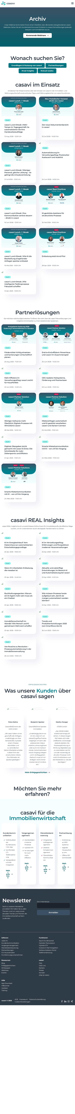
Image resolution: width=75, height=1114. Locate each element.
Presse (41, 970)
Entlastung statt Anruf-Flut (53, 256)
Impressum (23, 999)
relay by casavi (44, 975)
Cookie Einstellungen (22, 1002)
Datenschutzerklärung (37, 999)
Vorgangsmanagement (9, 945)
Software (4, 938)
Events (3, 973)
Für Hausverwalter (8, 952)
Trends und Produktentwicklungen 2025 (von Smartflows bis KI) (54, 623)
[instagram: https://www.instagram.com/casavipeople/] (68, 1001)
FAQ (40, 963)
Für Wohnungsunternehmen (12, 955)
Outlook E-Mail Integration (48, 948)
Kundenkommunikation (10, 943)
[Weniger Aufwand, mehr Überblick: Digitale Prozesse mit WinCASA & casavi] (18, 402)
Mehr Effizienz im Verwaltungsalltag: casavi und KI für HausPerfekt (18, 380)
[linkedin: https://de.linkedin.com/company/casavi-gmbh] (65, 1001)
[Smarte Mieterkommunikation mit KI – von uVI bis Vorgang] (18, 473)
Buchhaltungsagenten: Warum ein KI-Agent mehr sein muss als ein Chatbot (18, 595)
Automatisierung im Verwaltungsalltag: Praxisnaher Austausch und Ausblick (55, 154)
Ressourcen (5, 960)
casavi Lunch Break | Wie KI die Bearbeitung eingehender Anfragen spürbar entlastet (18, 258)
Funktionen (43, 938)
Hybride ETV (43, 945)
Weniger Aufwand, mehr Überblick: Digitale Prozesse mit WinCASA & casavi (18, 423)
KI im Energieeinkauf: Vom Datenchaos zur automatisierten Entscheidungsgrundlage (18, 544)
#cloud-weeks (47, 71)
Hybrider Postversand (47, 943)
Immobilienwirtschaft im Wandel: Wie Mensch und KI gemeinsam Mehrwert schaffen (18, 623)
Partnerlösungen (56, 65)
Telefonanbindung (45, 952)
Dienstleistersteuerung (9, 948)
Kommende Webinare (36, 35)
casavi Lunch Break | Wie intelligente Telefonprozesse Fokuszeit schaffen (16, 284)
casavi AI (4, 941)
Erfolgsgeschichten (8, 965)
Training (4, 990)
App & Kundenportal (46, 941)
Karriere (42, 968)
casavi (41, 960)
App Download (6, 983)
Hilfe (3, 980)
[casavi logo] (8, 3)
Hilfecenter (5, 986)
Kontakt (42, 973)
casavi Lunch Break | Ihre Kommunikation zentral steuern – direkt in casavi (18, 215)
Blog (3, 963)
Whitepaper (5, 968)
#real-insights (28, 71)
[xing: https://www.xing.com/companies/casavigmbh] (72, 1001)
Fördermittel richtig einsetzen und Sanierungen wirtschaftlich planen (18, 354)
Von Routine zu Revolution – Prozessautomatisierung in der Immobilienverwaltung (17, 648)
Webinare (5, 970)
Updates (4, 988)
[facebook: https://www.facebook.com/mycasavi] (62, 1001)
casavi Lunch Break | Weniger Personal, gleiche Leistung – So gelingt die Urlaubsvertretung (17, 172)
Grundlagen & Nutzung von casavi (26, 65)
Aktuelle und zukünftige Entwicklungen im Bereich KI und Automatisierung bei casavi (56, 570)
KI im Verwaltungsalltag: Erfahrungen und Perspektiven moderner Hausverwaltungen (55, 544)
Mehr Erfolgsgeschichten (36, 772)
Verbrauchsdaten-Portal (47, 950)
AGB (16, 999)
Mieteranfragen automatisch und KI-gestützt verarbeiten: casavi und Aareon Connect (54, 423)
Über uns (42, 965)
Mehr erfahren (8, 874)
